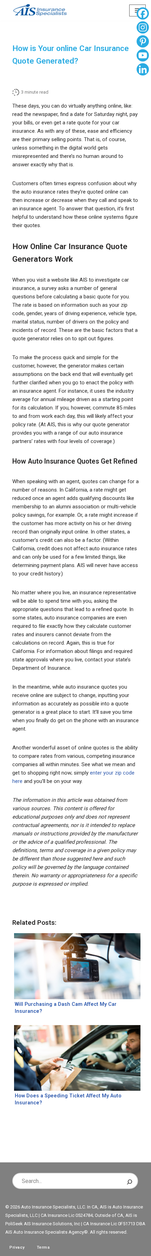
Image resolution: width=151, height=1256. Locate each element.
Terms (43, 1247)
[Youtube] (143, 56)
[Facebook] (143, 14)
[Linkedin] (143, 70)
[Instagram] (143, 28)
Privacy (17, 1247)
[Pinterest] (143, 42)
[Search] (129, 1181)
